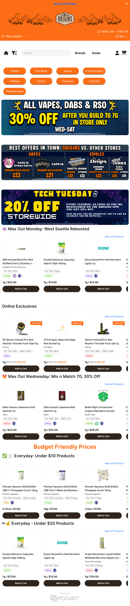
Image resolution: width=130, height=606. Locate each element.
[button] (21, 248)
